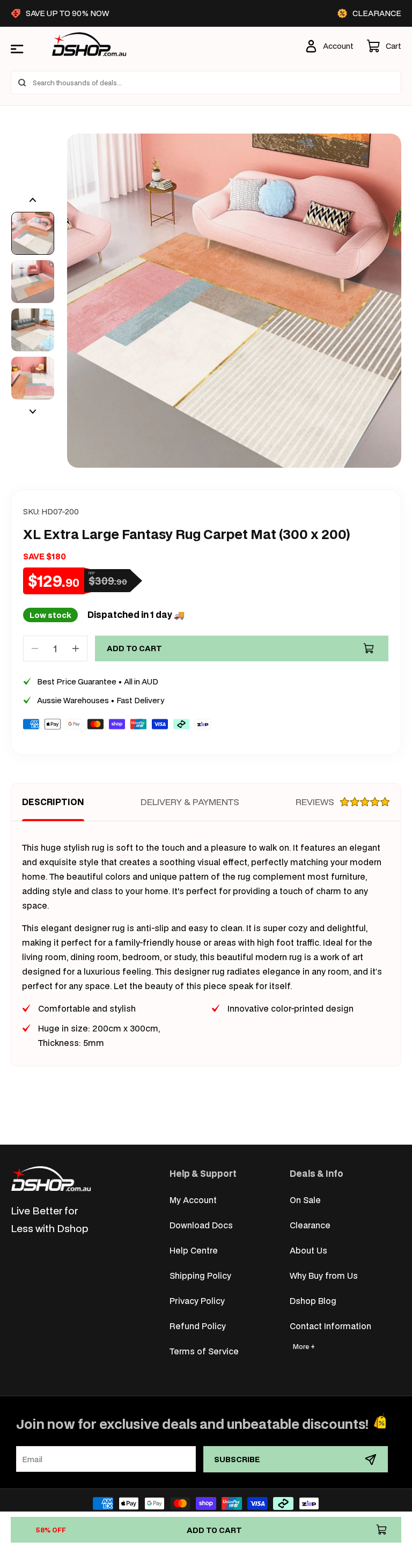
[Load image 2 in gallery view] (32, 281)
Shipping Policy (200, 1275)
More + (304, 1346)
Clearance (310, 1224)
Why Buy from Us (324, 1275)
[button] (383, 46)
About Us (308, 1250)
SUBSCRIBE (237, 1459)
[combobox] (206, 82)
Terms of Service (204, 1351)
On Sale (305, 1199)
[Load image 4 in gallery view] (32, 378)
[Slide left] (32, 200)
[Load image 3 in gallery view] (32, 329)
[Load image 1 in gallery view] (32, 233)
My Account (193, 1199)
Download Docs (201, 1224)
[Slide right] (32, 411)
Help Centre (194, 1250)
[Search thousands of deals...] (22, 82)
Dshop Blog (313, 1300)
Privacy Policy (197, 1300)
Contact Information (330, 1325)
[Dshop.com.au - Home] (51, 1178)
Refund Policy (198, 1325)
